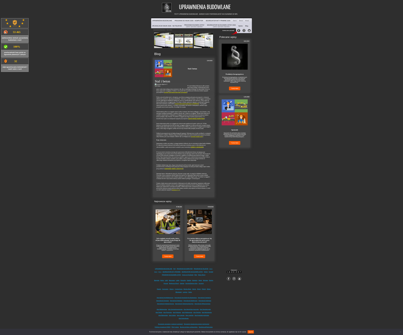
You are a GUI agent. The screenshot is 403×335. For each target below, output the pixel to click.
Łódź (166, 280)
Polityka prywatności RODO (162, 327)
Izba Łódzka (172, 315)
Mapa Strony (201, 275)
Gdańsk (182, 283)
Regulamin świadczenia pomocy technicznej (196, 324)
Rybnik (204, 289)
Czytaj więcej (167, 256)
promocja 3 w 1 (176, 190)
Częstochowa (179, 289)
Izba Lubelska (190, 315)
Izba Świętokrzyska (205, 309)
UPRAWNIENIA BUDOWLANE (162, 20)
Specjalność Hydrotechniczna (165, 304)
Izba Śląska (159, 312)
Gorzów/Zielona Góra (191, 283)
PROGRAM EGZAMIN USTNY (194, 25)
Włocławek (178, 292)
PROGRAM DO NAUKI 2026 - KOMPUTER (189, 20)
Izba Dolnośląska (184, 318)
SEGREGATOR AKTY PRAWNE (171, 272)
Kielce (162, 280)
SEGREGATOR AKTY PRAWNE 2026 (218, 20)
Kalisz (190, 292)
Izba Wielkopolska (162, 309)
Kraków (189, 280)
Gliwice (171, 289)
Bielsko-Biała (187, 289)
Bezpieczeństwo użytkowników (189, 327)
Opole (200, 280)
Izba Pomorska (167, 312)
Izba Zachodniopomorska (175, 309)
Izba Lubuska (180, 315)
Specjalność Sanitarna (204, 297)
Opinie (240, 26)
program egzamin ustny (197, 136)
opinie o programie (197, 147)
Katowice (194, 280)
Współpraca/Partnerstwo (206, 327)
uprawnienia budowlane (196, 118)
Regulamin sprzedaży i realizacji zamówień (170, 324)
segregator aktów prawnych (174, 168)
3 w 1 (241, 20)
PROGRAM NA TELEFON (201, 269)
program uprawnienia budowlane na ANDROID (187, 103)
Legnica (185, 292)
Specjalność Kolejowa (204, 300)
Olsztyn (211, 280)
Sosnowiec (165, 289)
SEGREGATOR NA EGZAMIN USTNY (192, 272)
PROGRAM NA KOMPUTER (185, 269)
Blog (246, 26)
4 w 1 (247, 20)
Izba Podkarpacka (187, 312)
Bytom (199, 289)
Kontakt (211, 272)
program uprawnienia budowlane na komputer (175, 92)
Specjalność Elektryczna (190, 300)
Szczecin (201, 283)
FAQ (174, 269)
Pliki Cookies (175, 327)
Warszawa (172, 280)
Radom (159, 289)
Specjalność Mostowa (176, 300)
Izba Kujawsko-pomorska (202, 315)
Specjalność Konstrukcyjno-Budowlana (185, 297)
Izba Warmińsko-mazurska (191, 309)
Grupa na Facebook (187, 275)
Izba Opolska (197, 312)
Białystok (156, 280)
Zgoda (251, 332)
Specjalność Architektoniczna (165, 297)
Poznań (166, 283)
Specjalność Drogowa (162, 300)
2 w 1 (235, 20)
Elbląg (209, 289)
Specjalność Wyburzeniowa (202, 304)
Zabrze (194, 289)
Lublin (177, 280)
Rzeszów (183, 280)
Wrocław (205, 280)
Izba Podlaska (177, 312)
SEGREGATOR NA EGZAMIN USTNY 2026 (221, 25)
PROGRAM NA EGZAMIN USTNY (171, 275)
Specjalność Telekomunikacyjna (184, 304)
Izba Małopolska (163, 315)
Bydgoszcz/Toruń (174, 283)
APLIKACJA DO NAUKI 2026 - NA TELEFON (167, 26)
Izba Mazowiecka (207, 312)
